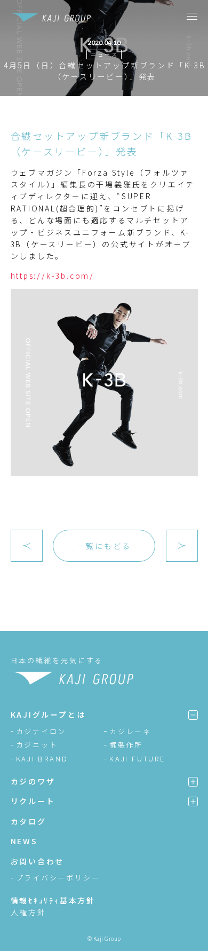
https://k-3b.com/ (53, 275)
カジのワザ (33, 781)
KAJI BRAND (42, 758)
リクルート (33, 801)
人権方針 (28, 912)
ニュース (104, 54)
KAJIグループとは (48, 714)
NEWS (24, 841)
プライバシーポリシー (58, 878)
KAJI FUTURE (137, 758)
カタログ (28, 821)
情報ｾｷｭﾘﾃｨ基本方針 (53, 900)
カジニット (37, 745)
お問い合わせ (38, 861)
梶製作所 (126, 745)
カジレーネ (130, 731)
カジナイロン (41, 731)
